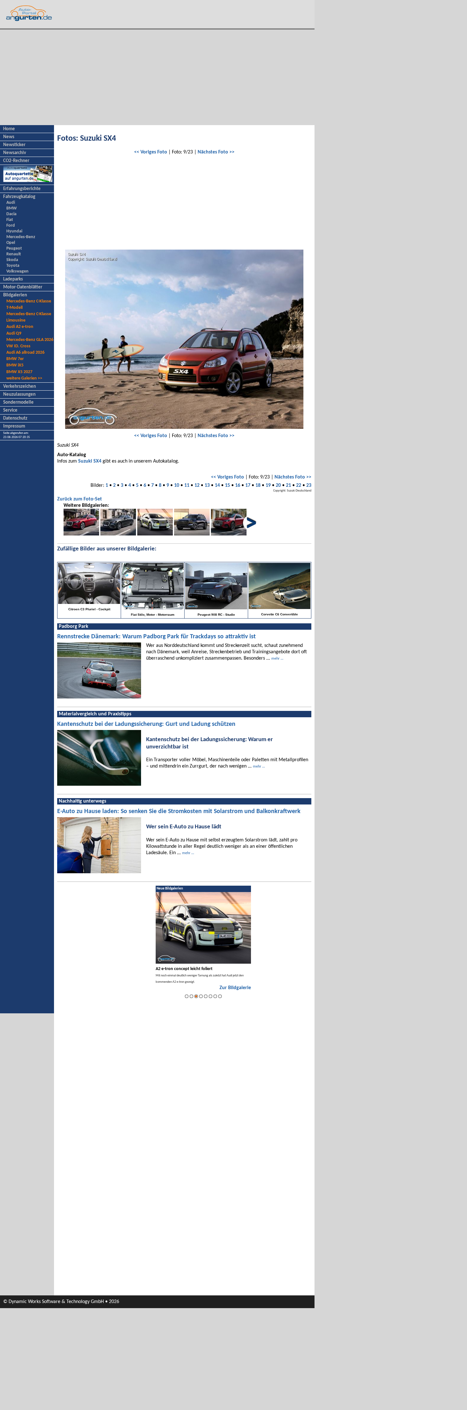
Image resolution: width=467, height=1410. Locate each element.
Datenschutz (15, 418)
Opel (10, 242)
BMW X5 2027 (19, 372)
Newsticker (14, 145)
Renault (13, 254)
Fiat (9, 219)
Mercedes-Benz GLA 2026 (29, 339)
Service (10, 410)
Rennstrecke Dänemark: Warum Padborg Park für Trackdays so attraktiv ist (156, 637)
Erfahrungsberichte (22, 189)
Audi (10, 202)
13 (207, 485)
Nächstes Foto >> (216, 152)
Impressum (14, 426)
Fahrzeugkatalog (19, 197)
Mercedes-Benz (20, 237)
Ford (10, 225)
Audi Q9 (13, 333)
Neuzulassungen (19, 394)
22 (298, 485)
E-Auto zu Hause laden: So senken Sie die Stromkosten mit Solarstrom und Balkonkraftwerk (179, 811)
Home (9, 129)
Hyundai (14, 231)
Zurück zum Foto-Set (79, 499)
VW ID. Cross (18, 346)
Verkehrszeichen (19, 386)
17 (247, 485)
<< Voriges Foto (150, 152)
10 (176, 485)
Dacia (11, 214)
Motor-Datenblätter (22, 287)
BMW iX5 (15, 365)
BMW (11, 208)
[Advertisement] (157, 77)
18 (258, 485)
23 (308, 485)
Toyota (12, 265)
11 (186, 485)
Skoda (12, 260)
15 (227, 485)
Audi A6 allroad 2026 (25, 352)
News (8, 137)
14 (217, 485)
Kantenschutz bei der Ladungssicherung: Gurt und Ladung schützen (146, 724)
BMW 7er (15, 359)
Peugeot (14, 248)
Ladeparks (13, 279)
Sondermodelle (18, 402)
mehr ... (277, 659)
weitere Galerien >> (24, 378)
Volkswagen (17, 271)
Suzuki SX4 (89, 461)
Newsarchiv (14, 153)
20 (278, 485)
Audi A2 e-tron (19, 326)
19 (268, 485)
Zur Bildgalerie (235, 987)
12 (197, 485)
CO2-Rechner (16, 161)
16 (237, 485)
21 (288, 485)
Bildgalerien (15, 295)
